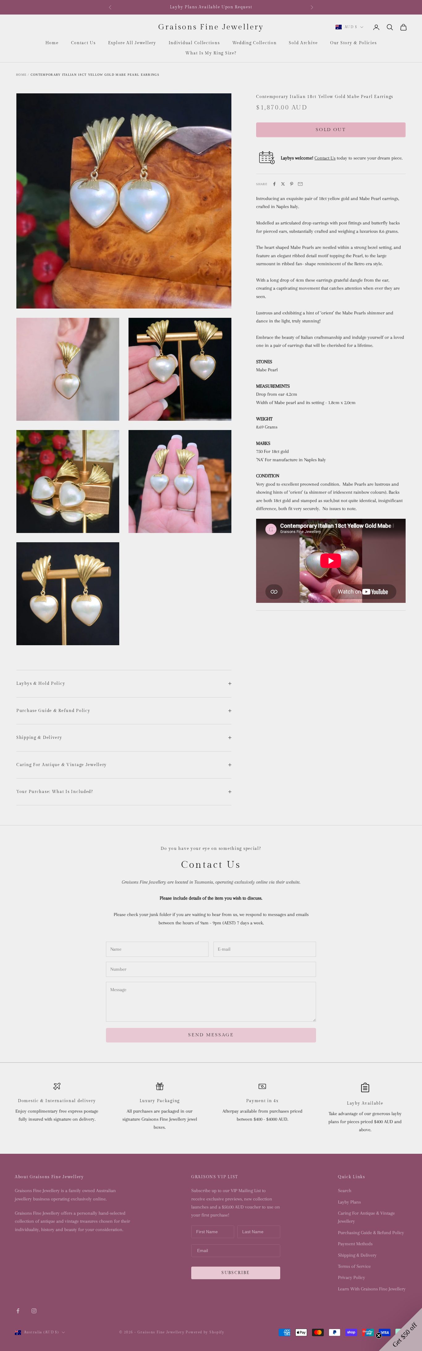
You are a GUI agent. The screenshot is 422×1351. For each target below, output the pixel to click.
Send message (211, 1035)
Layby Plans (349, 1202)
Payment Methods (355, 1244)
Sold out (331, 129)
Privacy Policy (351, 1277)
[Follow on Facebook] (18, 1311)
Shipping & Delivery (357, 1255)
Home (52, 42)
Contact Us (83, 42)
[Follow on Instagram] (34, 1311)
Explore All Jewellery (132, 42)
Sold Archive (303, 42)
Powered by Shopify (205, 1332)
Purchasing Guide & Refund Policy (371, 1232)
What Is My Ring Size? (210, 53)
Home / (22, 74)
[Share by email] (300, 183)
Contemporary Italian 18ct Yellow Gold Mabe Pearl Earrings (95, 74)
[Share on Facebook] (274, 183)
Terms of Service (354, 1266)
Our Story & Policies (353, 42)
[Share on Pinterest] (291, 183)
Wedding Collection (254, 42)
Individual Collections (194, 42)
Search (344, 1190)
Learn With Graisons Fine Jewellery (372, 1289)
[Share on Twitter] (283, 183)
